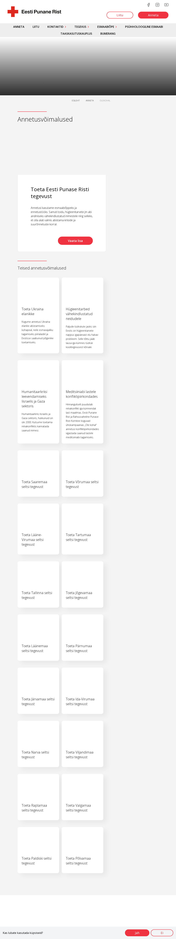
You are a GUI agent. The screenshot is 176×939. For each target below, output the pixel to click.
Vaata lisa (75, 241)
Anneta (18, 27)
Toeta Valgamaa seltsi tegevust (78, 807)
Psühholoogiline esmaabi (144, 27)
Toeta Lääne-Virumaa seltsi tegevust (32, 540)
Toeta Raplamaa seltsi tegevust (34, 807)
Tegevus (80, 27)
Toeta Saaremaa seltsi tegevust (34, 484)
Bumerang (108, 33)
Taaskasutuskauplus (76, 33)
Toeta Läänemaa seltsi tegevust (35, 648)
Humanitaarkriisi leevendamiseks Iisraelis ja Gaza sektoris (34, 398)
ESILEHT (76, 100)
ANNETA (90, 100)
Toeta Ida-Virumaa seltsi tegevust (80, 701)
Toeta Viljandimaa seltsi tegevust (80, 754)
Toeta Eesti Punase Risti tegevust (60, 193)
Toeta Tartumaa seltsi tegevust (78, 537)
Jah (137, 933)
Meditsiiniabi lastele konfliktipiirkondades (82, 394)
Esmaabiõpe (105, 27)
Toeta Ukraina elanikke (32, 311)
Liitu (36, 27)
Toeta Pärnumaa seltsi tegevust (79, 648)
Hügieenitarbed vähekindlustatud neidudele (79, 314)
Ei (162, 933)
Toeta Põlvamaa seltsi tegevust (78, 860)
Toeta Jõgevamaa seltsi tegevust (79, 595)
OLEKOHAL (105, 100)
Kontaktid (55, 27)
